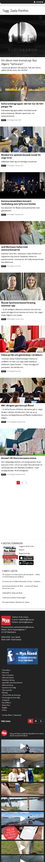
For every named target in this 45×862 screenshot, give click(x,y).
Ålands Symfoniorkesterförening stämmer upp (18, 304)
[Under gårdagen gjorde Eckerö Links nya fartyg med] (22, 818)
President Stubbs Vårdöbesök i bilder (15, 602)
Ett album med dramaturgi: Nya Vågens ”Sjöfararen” (19, 62)
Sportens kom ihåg (9, 687)
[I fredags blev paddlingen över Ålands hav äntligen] (22, 746)
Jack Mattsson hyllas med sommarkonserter (14, 248)
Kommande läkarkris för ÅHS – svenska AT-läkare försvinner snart (20, 587)
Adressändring (7, 685)
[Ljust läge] (35, 721)
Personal (5, 672)
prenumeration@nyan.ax (24, 627)
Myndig (4, 692)
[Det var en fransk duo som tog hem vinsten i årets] (22, 804)
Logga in (39, 2)
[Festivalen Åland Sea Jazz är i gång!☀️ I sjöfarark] (22, 760)
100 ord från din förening (11, 695)
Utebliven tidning (8, 680)
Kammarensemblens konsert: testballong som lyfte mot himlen (18, 202)
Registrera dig (24, 553)
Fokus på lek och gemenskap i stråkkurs (21, 355)
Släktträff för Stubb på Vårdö (12, 593)
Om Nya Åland (7, 715)
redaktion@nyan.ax (26, 619)
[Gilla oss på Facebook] (22, 656)
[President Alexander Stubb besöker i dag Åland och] (22, 789)
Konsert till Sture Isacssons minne (18, 458)
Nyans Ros (6, 705)
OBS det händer (8, 677)
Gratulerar (5, 700)
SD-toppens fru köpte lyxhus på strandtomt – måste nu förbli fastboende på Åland (21, 575)
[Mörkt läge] (41, 721)
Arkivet (21, 549)
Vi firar (4, 710)
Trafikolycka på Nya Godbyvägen (14, 597)
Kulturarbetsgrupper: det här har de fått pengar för (22, 105)
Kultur (3, 120)
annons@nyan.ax (26, 622)
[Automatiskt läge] (30, 721)
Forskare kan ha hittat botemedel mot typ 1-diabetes (21, 581)
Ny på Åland (6, 702)
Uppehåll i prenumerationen (12, 682)
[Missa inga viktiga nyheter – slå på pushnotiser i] (22, 833)
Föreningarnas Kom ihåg (11, 697)
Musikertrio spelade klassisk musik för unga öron (21, 156)
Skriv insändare (7, 675)
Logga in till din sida (26, 546)
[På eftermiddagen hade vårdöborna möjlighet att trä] (22, 775)
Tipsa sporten (7, 690)
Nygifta (4, 707)
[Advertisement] (22, 513)
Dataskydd (17, 715)
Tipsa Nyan (6, 670)
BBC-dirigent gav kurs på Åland (17, 405)
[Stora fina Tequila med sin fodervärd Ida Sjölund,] (22, 847)
